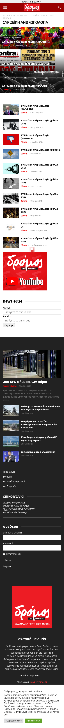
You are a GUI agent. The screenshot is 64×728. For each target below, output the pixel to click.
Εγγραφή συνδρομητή (14, 482)
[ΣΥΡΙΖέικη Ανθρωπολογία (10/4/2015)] (11, 139)
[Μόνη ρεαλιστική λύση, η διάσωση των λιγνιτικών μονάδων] (11, 410)
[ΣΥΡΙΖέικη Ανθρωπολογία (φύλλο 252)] (11, 213)
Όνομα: (7, 307)
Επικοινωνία (9, 472)
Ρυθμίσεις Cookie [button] (14, 721)
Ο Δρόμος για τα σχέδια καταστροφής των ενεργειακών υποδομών (39, 424)
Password (8, 543)
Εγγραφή (9, 325)
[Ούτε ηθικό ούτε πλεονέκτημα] (11, 456)
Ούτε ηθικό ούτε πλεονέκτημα (38, 452)
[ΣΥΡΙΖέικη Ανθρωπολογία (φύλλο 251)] (11, 227)
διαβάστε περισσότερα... (32, 676)
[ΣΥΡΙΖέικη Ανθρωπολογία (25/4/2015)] (11, 109)
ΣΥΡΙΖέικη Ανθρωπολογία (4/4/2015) (41, 150)
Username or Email (12, 533)
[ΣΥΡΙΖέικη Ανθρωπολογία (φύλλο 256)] (11, 168)
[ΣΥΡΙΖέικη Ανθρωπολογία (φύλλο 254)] (11, 183)
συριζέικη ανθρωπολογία (42, 15)
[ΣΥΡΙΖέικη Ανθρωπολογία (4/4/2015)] (11, 154)
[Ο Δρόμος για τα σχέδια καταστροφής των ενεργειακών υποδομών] (11, 425)
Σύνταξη (6, 45)
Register (7, 566)
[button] (5, 7)
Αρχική (6, 15)
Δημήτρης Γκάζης (10, 386)
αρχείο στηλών (20, 15)
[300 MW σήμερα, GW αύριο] (32, 364)
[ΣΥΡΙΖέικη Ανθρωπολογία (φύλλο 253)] (11, 198)
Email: (7, 316)
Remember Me (13, 554)
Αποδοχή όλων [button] (33, 721)
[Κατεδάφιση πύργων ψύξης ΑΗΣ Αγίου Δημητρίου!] (11, 441)
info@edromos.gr (18, 512)
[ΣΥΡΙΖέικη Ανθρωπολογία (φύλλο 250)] (11, 242)
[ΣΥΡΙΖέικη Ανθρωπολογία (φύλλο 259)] (11, 124)
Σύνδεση (7, 477)
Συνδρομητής (9, 486)
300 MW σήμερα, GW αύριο (25, 382)
